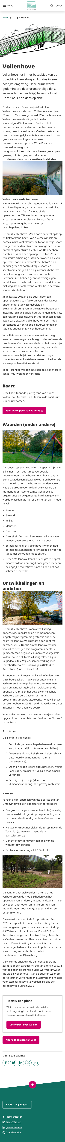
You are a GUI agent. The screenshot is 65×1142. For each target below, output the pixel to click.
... (14, 17)
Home (6, 17)
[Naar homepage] (31, 5)
